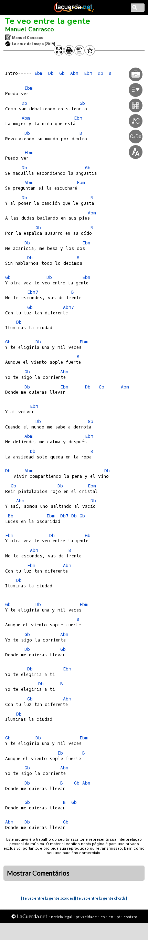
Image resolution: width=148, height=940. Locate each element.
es (103, 916)
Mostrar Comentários (38, 873)
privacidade (86, 916)
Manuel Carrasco (29, 29)
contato (130, 916)
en (110, 916)
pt (118, 916)
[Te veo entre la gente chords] (101, 898)
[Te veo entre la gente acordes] (48, 898)
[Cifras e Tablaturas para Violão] (74, 11)
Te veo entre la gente (47, 21)
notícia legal (61, 916)
